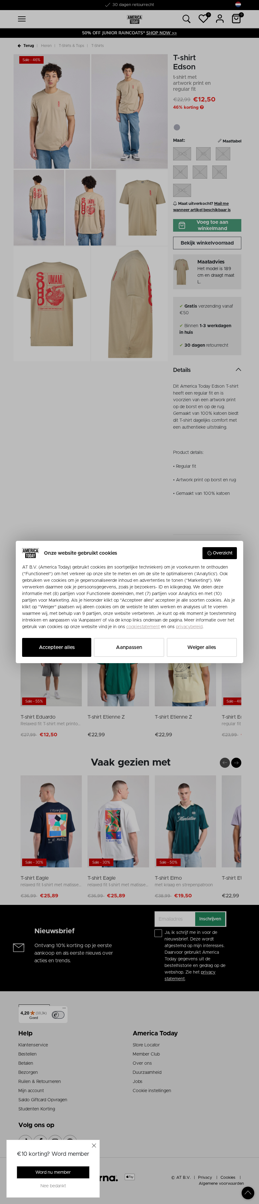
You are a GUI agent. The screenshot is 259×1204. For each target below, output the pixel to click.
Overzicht (222, 553)
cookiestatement (143, 627)
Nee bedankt (53, 1186)
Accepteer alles (57, 647)
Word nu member (53, 1172)
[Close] (94, 1145)
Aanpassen (129, 647)
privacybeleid (189, 627)
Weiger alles (201, 647)
